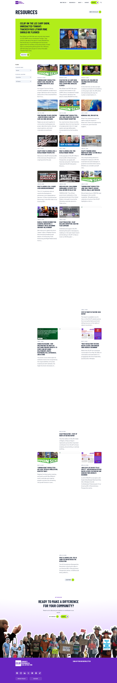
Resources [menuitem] (72, 2)
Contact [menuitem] (87, 2)
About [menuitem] (79, 2)
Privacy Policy (22, 678)
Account (35, 678)
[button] (23, 70)
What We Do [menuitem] (63, 2)
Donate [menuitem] (94, 2)
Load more (68, 579)
